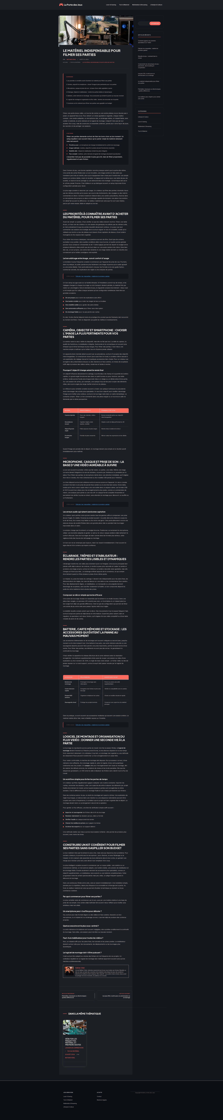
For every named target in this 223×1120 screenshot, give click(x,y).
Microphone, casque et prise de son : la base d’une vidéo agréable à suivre (90, 88)
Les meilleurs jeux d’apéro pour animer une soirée (149, 97)
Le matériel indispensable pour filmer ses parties (148, 82)
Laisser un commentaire (74, 1048)
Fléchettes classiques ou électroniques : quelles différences (149, 90)
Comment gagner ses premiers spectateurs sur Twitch (147, 41)
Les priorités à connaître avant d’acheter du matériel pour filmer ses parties (89, 80)
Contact (99, 1096)
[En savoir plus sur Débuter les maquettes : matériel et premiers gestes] (74, 1028)
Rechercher (141, 20)
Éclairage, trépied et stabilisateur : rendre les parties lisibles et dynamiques (90, 92)
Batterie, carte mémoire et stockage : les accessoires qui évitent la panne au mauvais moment (96, 95)
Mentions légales (102, 1100)
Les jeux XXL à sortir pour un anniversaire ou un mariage (146, 74)
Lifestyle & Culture (156, 4)
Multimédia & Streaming (139, 4)
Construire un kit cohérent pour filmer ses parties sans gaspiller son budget (89, 103)
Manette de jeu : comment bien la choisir (147, 57)
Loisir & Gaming (111, 4)
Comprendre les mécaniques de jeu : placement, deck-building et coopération (148, 65)
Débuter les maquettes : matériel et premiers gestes (73, 1042)
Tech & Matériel (124, 4)
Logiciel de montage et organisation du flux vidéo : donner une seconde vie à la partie (93, 99)
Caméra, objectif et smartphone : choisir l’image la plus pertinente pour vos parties (92, 84)
